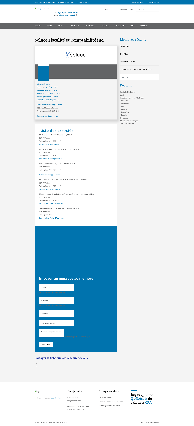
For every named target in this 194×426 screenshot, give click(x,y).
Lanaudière (124, 101)
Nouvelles (89, 26)
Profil (49, 26)
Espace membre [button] (153, 2)
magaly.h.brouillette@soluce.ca (51, 203)
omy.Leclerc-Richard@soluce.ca (49, 105)
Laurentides (124, 103)
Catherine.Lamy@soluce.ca (49, 175)
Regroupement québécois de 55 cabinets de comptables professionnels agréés (62, 2)
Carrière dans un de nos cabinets (111, 402)
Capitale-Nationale (127, 92)
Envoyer (46, 344)
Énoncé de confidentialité (150, 422)
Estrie (122, 95)
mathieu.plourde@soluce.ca (47, 96)
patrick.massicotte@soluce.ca (48, 93)
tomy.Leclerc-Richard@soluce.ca (51, 218)
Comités (61, 26)
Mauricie (123, 109)
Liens (132, 26)
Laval (122, 106)
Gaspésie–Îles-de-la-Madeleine (132, 98)
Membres (105, 26)
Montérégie (124, 112)
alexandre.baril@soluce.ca (47, 90)
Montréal (123, 115)
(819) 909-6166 (52, 87)
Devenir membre (137, 2)
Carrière (144, 26)
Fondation (120, 26)
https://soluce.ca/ (43, 84)
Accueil (38, 26)
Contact (39, 31)
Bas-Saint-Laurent (127, 124)
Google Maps (56, 398)
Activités (75, 26)
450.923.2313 (110, 9)
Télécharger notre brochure (109, 406)
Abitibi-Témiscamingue (129, 121)
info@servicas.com (126, 9)
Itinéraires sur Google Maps (47, 116)
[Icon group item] (131, 408)
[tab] (43, 77)
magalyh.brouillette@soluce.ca (48, 100)
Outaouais (124, 118)
